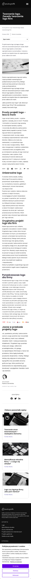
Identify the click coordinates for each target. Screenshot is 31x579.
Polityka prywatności (16, 561)
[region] (15, 561)
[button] (27, 4)
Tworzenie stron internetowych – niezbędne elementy (12, 431)
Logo (11, 27)
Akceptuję (15, 566)
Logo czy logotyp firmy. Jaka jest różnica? (14, 490)
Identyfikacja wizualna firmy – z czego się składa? (13, 461)
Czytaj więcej (8, 436)
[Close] (29, 545)
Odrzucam (16, 575)
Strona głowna (5, 27)
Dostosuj (15, 570)
